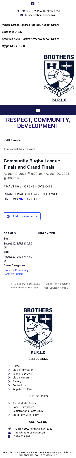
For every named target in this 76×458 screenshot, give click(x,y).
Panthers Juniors (13, 274)
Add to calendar (23, 216)
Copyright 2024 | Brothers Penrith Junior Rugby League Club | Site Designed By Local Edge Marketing (38, 454)
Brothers (9, 270)
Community (21, 270)
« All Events (12, 140)
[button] (38, 110)
